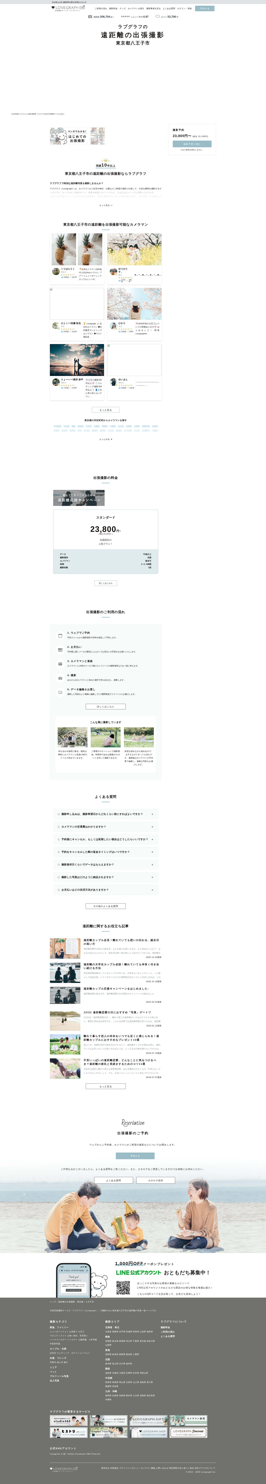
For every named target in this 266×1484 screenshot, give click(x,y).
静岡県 (122, 1354)
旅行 (66, 1362)
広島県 (129, 1382)
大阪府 (122, 1373)
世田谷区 (146, 426)
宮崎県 (143, 1395)
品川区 (121, 426)
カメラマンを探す (136, 8)
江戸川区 (128, 430)
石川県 (122, 1364)
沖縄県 (108, 1399)
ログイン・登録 (184, 8)
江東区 (113, 426)
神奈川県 (151, 1341)
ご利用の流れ (101, 8)
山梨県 (108, 1345)
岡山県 (122, 1382)
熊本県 (129, 1395)
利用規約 (114, 1468)
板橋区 (95, 430)
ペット (53, 1372)
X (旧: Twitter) (68, 1454)
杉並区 (64, 430)
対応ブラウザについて (205, 1468)
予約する (205, 8)
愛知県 (129, 1354)
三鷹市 (155, 430)
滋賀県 (108, 1373)
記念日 (53, 1353)
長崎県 (122, 1395)
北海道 (108, 1331)
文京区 (89, 426)
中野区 (56, 430)
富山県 (115, 1364)
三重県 (136, 1354)
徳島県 (143, 1382)
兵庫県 (129, 1373)
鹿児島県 (151, 1395)
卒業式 (53, 1362)
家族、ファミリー (59, 1327)
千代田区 (57, 426)
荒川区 (87, 430)
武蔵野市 (146, 430)
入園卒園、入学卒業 (87, 1340)
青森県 (115, 1331)
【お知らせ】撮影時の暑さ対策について (69, 2)
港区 (74, 426)
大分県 (136, 1395)
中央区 (66, 426)
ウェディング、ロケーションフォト (73, 1353)
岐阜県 (115, 1354)
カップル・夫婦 (58, 1349)
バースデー (72, 1340)
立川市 (137, 430)
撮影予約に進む (192, 144)
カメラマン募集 (148, 1468)
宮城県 (129, 1331)
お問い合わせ (162, 1468)
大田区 (137, 426)
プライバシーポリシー (129, 1468)
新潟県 (108, 1364)
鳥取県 (108, 1382)
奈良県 (136, 1373)
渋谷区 (155, 426)
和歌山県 (144, 1373)
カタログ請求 (155, 1180)
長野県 (108, 1354)
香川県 (150, 1382)
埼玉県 (129, 1341)
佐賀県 (115, 1395)
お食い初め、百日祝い (77, 1336)
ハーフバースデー (58, 1340)
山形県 (143, 1331)
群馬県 (122, 1341)
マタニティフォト (58, 1336)
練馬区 (103, 430)
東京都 (143, 1341)
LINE (88, 1454)
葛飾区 (119, 430)
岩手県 (122, 1331)
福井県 (129, 1364)
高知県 (115, 1386)
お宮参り (73, 1331)
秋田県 (136, 1331)
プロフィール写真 (59, 1376)
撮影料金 (165, 1327)
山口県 (136, 1382)
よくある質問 (169, 8)
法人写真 (54, 1380)
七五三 (81, 1331)
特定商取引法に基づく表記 (181, 1468)
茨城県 (108, 1341)
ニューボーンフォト (59, 1331)
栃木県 (115, 1341)
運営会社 (105, 1468)
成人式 (60, 1362)
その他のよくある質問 (105, 906)
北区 (80, 430)
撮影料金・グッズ (117, 8)
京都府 (115, 1373)
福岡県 (108, 1395)
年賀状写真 (55, 1344)
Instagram (55, 1454)
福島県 (150, 1331)
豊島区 (73, 430)
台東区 (97, 426)
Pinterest (95, 1454)
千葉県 (136, 1341)
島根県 (115, 1382)
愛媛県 (108, 1386)
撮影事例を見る (153, 8)
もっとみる (104, 439)
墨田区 (105, 426)
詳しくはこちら (105, 583)
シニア (53, 1367)
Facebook (80, 1454)
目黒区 (129, 426)
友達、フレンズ (58, 1358)
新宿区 (81, 426)
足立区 (111, 430)
